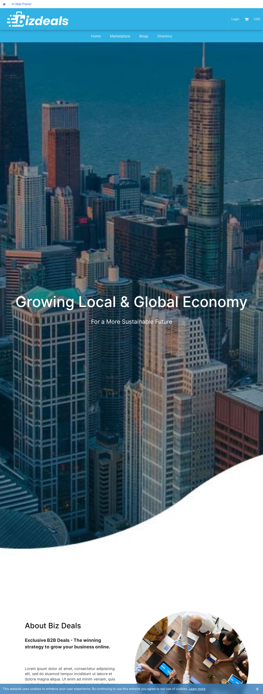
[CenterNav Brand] (37, 19)
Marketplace (120, 36)
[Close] (257, 689)
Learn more (197, 689)
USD (257, 19)
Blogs (143, 36)
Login (235, 19)
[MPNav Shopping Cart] (246, 19)
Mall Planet (23, 4)
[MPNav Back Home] (4, 4)
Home (96, 36)
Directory (164, 36)
